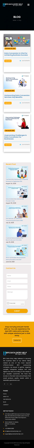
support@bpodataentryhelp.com (14, 434)
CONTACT (6, 404)
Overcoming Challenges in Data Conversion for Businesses (15, 137)
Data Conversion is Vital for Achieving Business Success (16, 54)
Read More (8, 61)
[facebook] (4, 384)
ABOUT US (6, 396)
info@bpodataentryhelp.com (13, 431)
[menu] (28, 5)
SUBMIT (17, 311)
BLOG (4, 402)
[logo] (13, 5)
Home (14, 20)
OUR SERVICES (7, 399)
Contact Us (17, 340)
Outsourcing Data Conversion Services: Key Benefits (17, 96)
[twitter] (7, 384)
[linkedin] (11, 384)
